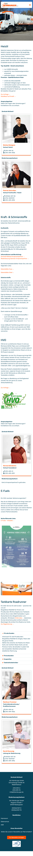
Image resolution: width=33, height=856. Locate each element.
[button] (30, 4)
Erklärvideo (18, 618)
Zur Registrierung (6, 624)
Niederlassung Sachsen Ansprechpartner (14, 258)
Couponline (8, 659)
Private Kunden (9, 633)
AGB (2, 825)
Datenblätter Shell (6, 272)
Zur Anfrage (5, 94)
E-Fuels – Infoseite (7, 520)
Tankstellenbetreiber (11, 662)
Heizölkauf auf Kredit (7, 96)
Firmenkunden (9, 655)
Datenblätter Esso (6, 269)
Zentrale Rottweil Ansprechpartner (12, 256)
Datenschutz (5, 821)
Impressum (4, 818)
